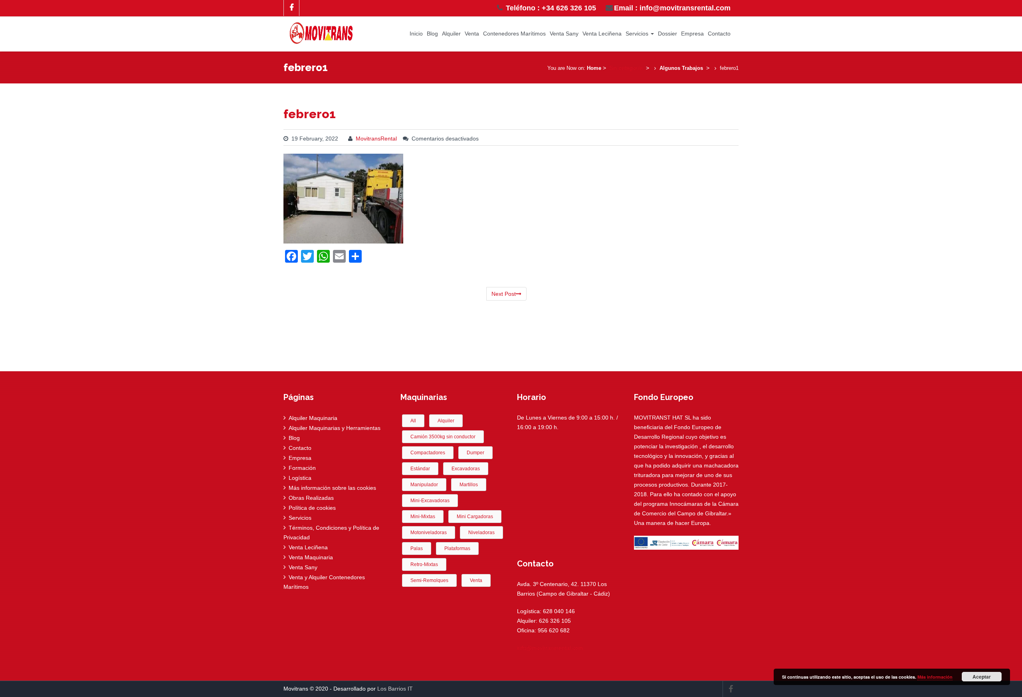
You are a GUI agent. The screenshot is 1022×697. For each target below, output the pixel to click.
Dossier (667, 33)
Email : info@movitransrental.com (672, 8)
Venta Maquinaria (311, 557)
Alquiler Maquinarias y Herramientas (334, 428)
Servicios (638, 33)
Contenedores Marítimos (514, 33)
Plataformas (457, 548)
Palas (416, 548)
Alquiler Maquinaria (313, 418)
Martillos (469, 484)
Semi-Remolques (429, 580)
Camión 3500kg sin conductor (442, 437)
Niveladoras (481, 532)
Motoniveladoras (428, 532)
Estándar (420, 468)
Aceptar (981, 676)
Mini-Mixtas (422, 516)
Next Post (503, 294)
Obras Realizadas (311, 498)
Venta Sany (564, 33)
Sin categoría (626, 68)
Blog (432, 33)
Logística (300, 478)
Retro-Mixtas (424, 564)
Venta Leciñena (602, 33)
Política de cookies (312, 508)
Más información (935, 677)
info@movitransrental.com (550, 648)
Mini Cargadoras (475, 516)
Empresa (692, 33)
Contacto (719, 33)
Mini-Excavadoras (430, 500)
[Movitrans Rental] (321, 31)
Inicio (416, 33)
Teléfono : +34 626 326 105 (550, 8)
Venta (472, 33)
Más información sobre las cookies (332, 488)
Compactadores (427, 452)
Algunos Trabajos (681, 68)
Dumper (475, 452)
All (413, 421)
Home (594, 68)
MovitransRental (376, 138)
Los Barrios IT (395, 688)
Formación (302, 468)
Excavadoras (466, 468)
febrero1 (309, 114)
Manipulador (424, 484)
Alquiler (451, 33)
